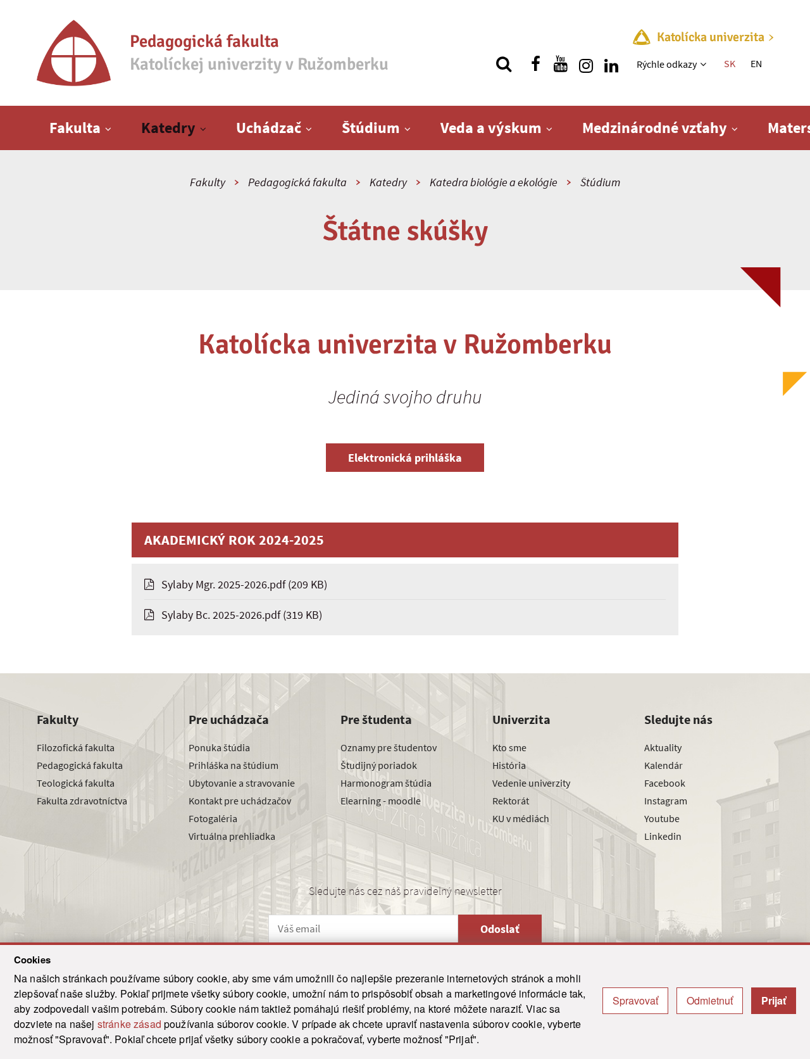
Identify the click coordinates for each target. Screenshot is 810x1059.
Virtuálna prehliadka (232, 836)
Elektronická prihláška (405, 457)
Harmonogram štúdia (386, 783)
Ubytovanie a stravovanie (242, 783)
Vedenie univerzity (531, 783)
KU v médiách (520, 818)
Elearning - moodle (380, 800)
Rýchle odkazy (667, 64)
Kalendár (663, 765)
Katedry (168, 127)
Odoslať (500, 929)
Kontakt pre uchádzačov (240, 800)
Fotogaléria (213, 818)
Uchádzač (268, 127)
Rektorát (510, 800)
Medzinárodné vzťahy (654, 127)
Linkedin (663, 836)
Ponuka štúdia (219, 747)
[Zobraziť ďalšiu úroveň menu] (705, 64)
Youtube (662, 818)
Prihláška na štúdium (233, 765)
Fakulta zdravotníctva (82, 800)
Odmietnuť (710, 1000)
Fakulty (207, 182)
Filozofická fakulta (76, 747)
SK (729, 63)
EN (756, 63)
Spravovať (635, 1000)
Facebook (664, 783)
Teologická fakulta (76, 783)
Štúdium (371, 127)
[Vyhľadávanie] (503, 64)
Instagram (665, 800)
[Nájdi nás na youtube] (560, 64)
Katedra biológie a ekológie (494, 182)
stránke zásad (129, 1024)
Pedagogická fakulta (297, 182)
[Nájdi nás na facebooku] (535, 64)
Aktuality (663, 747)
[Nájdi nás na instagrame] (586, 64)
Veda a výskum (491, 127)
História (509, 765)
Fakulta (75, 127)
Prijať (773, 1000)
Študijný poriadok (378, 765)
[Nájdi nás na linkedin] (611, 64)
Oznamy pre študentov (388, 747)
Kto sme (509, 747)
